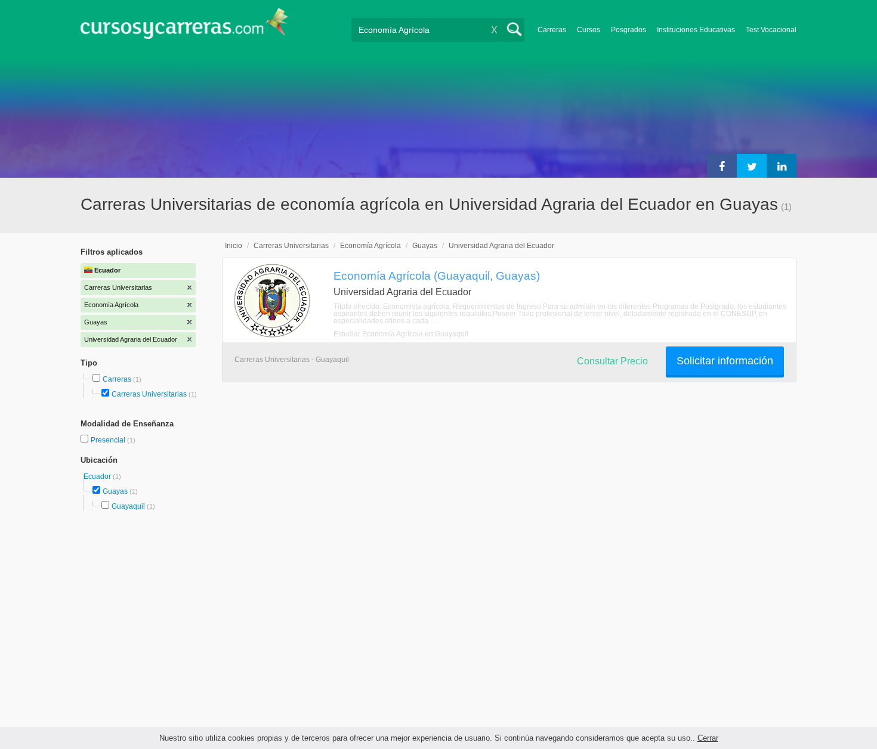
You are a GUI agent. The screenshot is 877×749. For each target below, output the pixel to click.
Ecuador (98, 476)
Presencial (109, 440)
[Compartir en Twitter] (752, 166)
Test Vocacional (771, 29)
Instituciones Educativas (696, 29)
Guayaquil (128, 506)
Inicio (233, 246)
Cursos (588, 29)
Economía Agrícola (370, 246)
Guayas (115, 491)
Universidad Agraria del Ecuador (501, 246)
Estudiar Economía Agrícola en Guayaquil (400, 334)
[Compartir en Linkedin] (781, 166)
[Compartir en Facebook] (722, 166)
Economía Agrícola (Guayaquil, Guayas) (436, 275)
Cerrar (707, 737)
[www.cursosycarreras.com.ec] (184, 27)
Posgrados (628, 29)
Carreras (552, 29)
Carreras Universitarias (149, 394)
